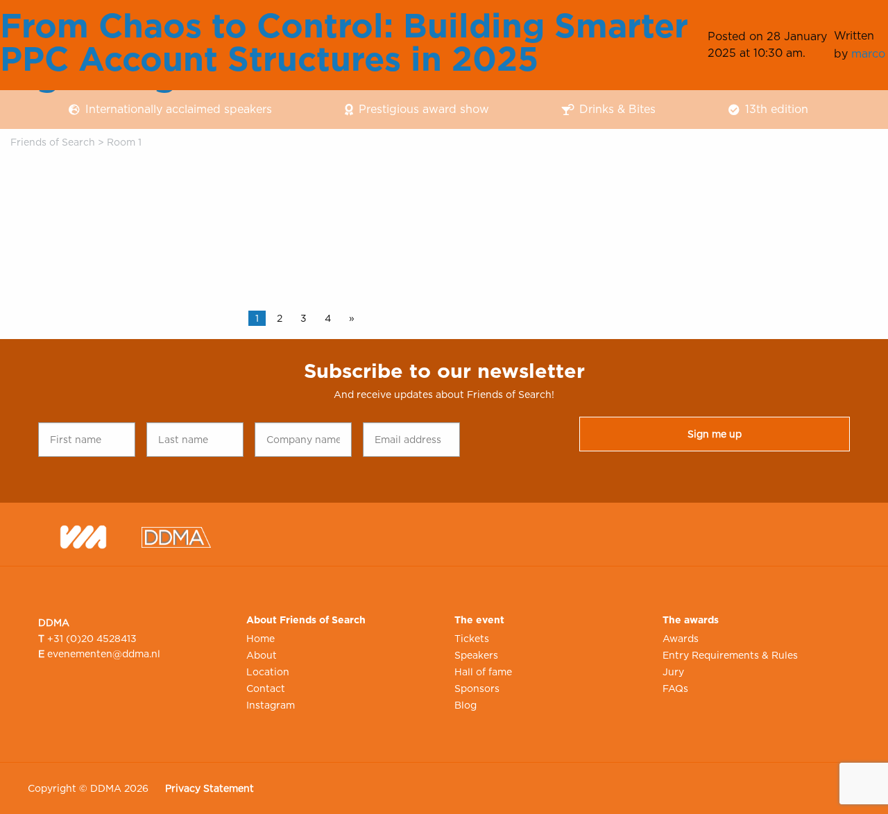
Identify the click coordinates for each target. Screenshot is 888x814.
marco (868, 53)
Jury (673, 671)
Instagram (270, 705)
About (261, 655)
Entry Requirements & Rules (730, 655)
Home (260, 638)
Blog (465, 705)
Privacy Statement (209, 788)
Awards (681, 638)
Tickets (471, 638)
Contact (265, 688)
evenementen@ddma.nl (103, 653)
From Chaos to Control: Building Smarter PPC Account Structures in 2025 (344, 42)
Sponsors (477, 688)
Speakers (476, 655)
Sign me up (715, 434)
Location (267, 671)
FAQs (675, 688)
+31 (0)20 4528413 (92, 638)
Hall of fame (483, 671)
